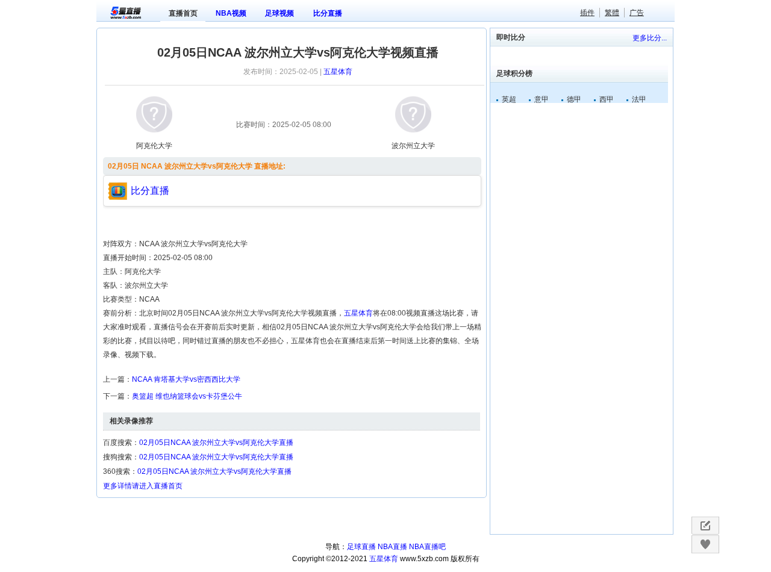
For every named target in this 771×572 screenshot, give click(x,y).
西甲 (606, 99)
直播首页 (183, 13)
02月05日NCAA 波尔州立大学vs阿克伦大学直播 (216, 442)
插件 (587, 12)
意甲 (541, 99)
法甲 (639, 99)
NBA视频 (231, 13)
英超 (509, 99)
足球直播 (361, 546)
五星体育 (337, 71)
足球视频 (279, 13)
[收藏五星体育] (705, 544)
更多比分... (649, 38)
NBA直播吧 (427, 546)
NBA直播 (392, 546)
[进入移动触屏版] (705, 526)
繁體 (612, 12)
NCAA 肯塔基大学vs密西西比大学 (186, 379)
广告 (636, 12)
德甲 (574, 99)
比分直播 (327, 13)
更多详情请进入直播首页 (143, 486)
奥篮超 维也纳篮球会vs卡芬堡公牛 (187, 396)
